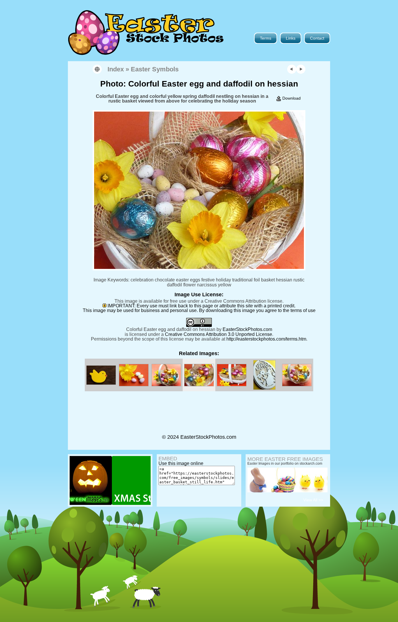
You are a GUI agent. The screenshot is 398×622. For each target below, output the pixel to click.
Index (116, 69)
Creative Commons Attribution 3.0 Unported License (218, 334)
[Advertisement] (199, 416)
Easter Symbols (155, 69)
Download (291, 98)
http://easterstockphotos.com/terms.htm (266, 338)
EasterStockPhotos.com (247, 329)
